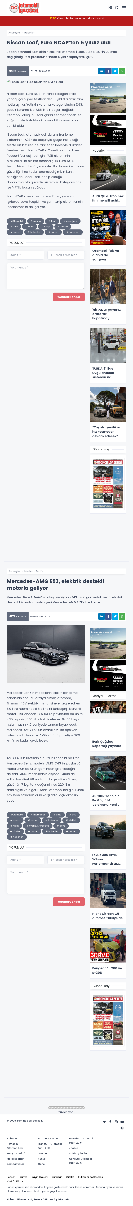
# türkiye (15, 831)
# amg (57, 814)
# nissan (36, 221)
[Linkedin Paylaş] (101, 71)
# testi (14, 226)
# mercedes (38, 814)
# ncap (45, 226)
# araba (63, 226)
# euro (29, 226)
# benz (61, 825)
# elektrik (71, 820)
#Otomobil (16, 221)
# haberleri (72, 232)
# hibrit (14, 825)
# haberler (34, 232)
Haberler (29, 32)
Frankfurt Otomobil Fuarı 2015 (42, 1108)
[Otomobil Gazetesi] (24, 7)
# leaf (52, 221)
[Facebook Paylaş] (108, 71)
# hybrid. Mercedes (37, 825)
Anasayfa (14, 32)
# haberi (53, 232)
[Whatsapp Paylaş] (122, 71)
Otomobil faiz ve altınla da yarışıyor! (77, 18)
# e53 (72, 814)
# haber (15, 232)
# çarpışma (70, 221)
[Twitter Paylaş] (115, 71)
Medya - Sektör (33, 571)
